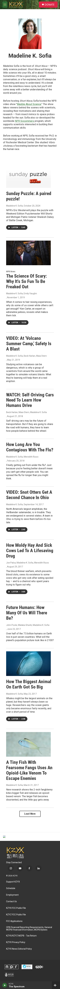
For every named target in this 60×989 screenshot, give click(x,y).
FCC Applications (14, 921)
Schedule (10, 888)
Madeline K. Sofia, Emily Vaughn (21, 293)
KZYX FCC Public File (16, 908)
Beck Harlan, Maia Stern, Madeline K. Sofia (26, 412)
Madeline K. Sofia (14, 206)
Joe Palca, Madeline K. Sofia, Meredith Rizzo (27, 562)
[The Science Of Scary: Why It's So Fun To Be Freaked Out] (28, 253)
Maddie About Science (29, 104)
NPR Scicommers (24, 121)
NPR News (10, 271)
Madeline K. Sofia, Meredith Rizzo (22, 457)
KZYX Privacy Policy (15, 942)
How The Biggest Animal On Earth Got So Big (28, 684)
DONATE (49, 4)
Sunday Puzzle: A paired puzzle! (28, 196)
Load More (30, 813)
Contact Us (11, 901)
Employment (12, 895)
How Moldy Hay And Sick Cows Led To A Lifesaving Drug (29, 550)
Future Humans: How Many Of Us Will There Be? (26, 613)
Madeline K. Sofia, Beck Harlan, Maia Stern (26, 356)
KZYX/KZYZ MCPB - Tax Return (21, 936)
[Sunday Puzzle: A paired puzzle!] (28, 175)
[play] (5, 985)
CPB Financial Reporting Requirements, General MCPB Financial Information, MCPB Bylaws (29, 928)
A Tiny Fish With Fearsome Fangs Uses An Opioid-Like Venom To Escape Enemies (29, 770)
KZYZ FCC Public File (16, 914)
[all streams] (56, 985)
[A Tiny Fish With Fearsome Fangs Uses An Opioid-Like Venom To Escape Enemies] (28, 744)
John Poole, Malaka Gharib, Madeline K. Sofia (27, 625)
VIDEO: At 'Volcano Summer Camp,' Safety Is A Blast (28, 344)
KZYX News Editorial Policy (19, 949)
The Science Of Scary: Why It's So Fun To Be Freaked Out (26, 281)
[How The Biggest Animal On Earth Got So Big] (28, 663)
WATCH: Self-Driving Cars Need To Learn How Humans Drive (30, 400)
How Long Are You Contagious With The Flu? (29, 447)
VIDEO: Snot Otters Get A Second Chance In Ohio (29, 494)
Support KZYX (13, 882)
